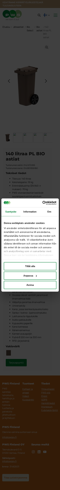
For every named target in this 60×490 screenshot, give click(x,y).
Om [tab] (49, 211)
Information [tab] (29, 211)
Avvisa (30, 285)
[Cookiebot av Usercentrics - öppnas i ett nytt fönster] (42, 203)
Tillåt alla (30, 266)
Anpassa (28, 275)
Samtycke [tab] (10, 211)
